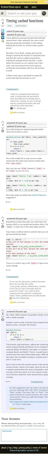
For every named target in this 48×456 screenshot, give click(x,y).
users (34, 6)
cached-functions (20, 26)
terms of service (40, 447)
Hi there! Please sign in (11, 6)
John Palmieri (16, 404)
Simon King (15, 298)
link (9, 202)
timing (9, 26)
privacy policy (25, 447)
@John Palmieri (38, 195)
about (3, 447)
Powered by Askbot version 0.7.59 (24, 450)
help (15, 447)
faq (9, 447)
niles (14, 108)
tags (26, 6)
